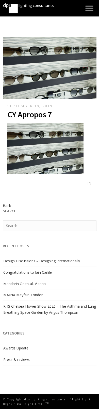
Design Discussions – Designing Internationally (41, 260)
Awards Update (15, 348)
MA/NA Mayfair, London (23, 294)
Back (7, 205)
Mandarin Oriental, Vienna (24, 283)
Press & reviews (16, 359)
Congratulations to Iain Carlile (27, 272)
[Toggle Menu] (89, 8)
